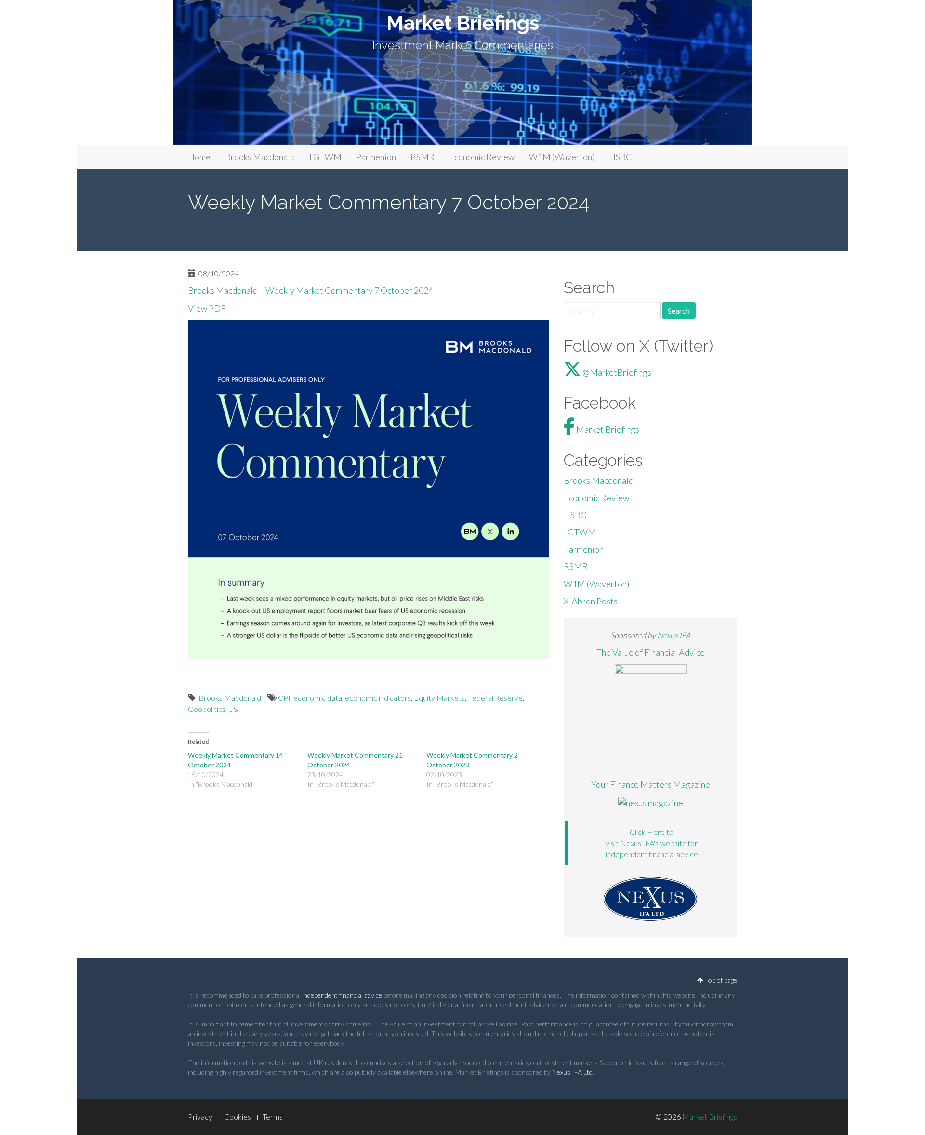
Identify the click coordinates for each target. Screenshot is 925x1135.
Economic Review (482, 156)
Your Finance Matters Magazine (650, 784)
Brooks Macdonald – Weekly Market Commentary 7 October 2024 (311, 290)
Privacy (200, 1116)
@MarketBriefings (616, 372)
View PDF (206, 308)
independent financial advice (342, 995)
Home (199, 156)
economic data (317, 697)
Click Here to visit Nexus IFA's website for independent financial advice (652, 843)
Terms (273, 1116)
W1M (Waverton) (562, 156)
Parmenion (376, 156)
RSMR (422, 156)
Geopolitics (206, 708)
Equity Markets (439, 697)
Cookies (237, 1116)
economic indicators (378, 697)
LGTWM (325, 156)
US (233, 708)
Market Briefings (462, 23)
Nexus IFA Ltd (572, 1072)
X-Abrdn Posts (591, 601)
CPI (284, 697)
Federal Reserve (495, 697)
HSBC (620, 156)
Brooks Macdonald (260, 156)
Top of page (720, 980)
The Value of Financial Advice (650, 652)
